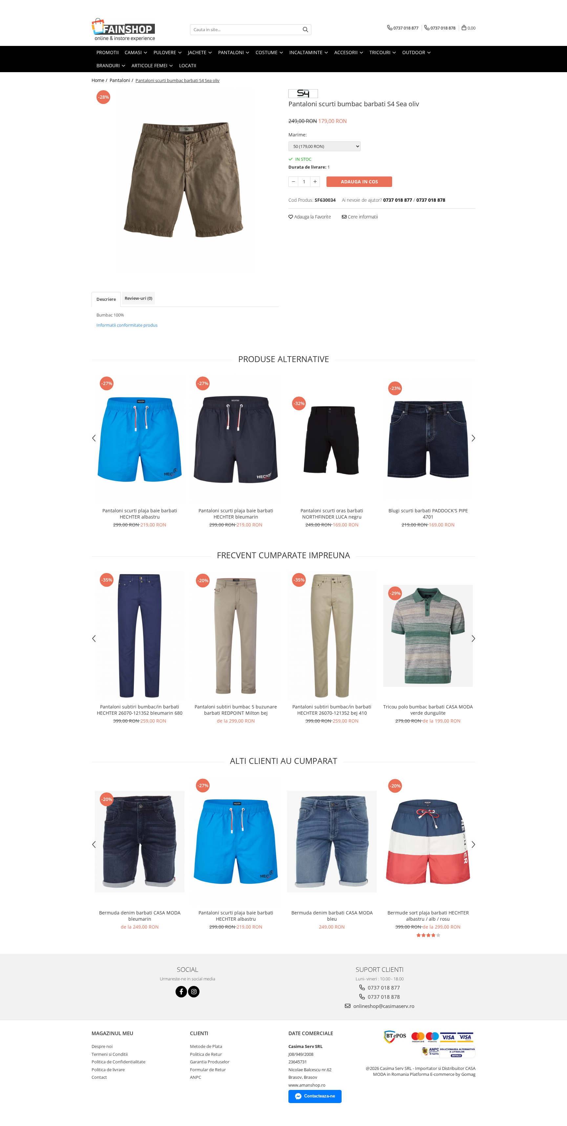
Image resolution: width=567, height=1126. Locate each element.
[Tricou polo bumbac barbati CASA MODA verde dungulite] (428, 635)
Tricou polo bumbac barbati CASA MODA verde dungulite (428, 710)
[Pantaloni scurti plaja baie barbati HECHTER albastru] (139, 439)
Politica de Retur (206, 1054)
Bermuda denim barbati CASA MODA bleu (332, 916)
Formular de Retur (208, 1070)
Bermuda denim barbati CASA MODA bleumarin (139, 916)
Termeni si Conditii (110, 1054)
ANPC (195, 1077)
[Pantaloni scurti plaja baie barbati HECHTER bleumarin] (236, 439)
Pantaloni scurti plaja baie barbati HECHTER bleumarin (236, 513)
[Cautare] (305, 29)
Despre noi (102, 1046)
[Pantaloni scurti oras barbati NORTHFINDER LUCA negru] (332, 439)
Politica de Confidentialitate (118, 1062)
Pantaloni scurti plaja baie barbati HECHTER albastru (139, 513)
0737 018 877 (383, 987)
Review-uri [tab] (138, 298)
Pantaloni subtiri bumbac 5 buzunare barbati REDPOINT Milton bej (236, 710)
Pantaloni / (122, 80)
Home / (100, 80)
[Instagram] (194, 991)
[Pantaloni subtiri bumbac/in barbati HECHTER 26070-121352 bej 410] (332, 636)
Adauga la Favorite (312, 217)
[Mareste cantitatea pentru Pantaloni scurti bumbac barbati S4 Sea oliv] (315, 181)
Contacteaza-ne (319, 1096)
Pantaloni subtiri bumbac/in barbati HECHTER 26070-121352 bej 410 (331, 710)
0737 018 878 (383, 996)
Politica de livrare (108, 1070)
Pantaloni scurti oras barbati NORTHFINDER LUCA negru (332, 513)
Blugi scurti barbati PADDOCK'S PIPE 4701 (428, 513)
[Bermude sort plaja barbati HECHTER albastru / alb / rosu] (428, 841)
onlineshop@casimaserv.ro (383, 1006)
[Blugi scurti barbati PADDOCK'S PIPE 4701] (428, 440)
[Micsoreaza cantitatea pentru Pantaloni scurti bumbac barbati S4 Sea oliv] (293, 181)
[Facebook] (181, 991)
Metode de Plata (206, 1046)
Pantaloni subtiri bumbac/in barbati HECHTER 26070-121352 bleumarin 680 (139, 710)
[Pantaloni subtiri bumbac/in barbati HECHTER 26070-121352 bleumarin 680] (139, 636)
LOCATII (187, 65)
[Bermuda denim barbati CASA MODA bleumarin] (139, 841)
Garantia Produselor (209, 1062)
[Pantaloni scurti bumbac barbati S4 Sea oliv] (185, 180)
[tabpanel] (185, 180)
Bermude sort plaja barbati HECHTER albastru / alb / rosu (428, 916)
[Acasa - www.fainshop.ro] (124, 29)
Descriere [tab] (106, 299)
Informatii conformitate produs (127, 325)
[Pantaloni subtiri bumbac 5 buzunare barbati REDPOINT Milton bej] (236, 636)
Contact (99, 1077)
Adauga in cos (359, 181)
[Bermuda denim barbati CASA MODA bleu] (332, 841)
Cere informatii (362, 217)
